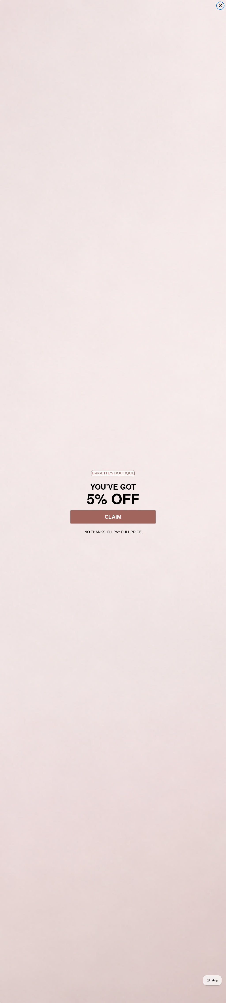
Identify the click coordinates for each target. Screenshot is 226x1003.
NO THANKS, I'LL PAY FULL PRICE (113, 531)
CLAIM (113, 517)
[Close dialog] (220, 5)
